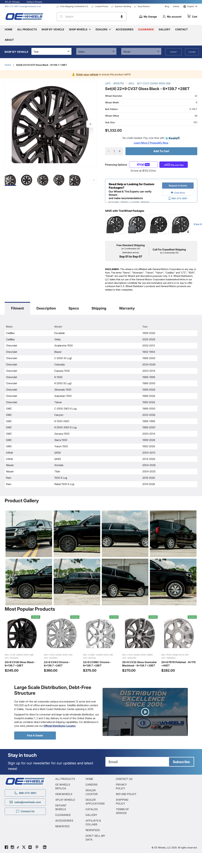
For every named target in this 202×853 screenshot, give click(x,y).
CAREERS (92, 784)
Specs (73, 308)
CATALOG (92, 809)
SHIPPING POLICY (122, 801)
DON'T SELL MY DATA (95, 837)
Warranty (127, 308)
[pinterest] (36, 848)
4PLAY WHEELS (65, 799)
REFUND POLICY (126, 794)
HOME (89, 778)
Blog (167, 6)
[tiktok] (18, 848)
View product (22, 647)
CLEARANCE (63, 815)
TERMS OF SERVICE (122, 811)
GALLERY (91, 815)
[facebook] (6, 847)
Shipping (99, 308)
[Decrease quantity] (108, 151)
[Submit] (60, 16)
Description (46, 308)
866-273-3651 (11, 6)
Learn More (141, 143)
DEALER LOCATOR (92, 792)
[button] (122, 16)
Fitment (17, 308)
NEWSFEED (62, 826)
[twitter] (24, 847)
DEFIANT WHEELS (61, 807)
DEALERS (101, 29)
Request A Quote (178, 185)
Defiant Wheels (34, 1)
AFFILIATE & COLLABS (93, 822)
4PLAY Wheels (12, 1)
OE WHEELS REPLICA (62, 786)
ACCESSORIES (64, 820)
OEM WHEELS (63, 794)
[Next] (90, 124)
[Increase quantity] (119, 151)
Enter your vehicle (87, 74)
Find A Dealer (35, 735)
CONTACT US (124, 778)
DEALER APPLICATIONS (95, 801)
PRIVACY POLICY (121, 786)
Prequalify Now (158, 143)
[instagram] (12, 847)
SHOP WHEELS (78, 29)
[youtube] (30, 847)
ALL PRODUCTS (65, 778)
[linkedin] (44, 848)
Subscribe (181, 762)
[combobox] (91, 16)
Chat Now (179, 192)
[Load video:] (145, 712)
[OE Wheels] (24, 16)
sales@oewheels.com (30, 6)
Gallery (176, 6)
